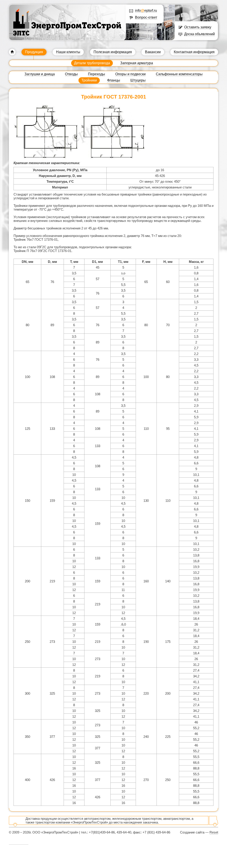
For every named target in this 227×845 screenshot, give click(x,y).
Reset (213, 832)
